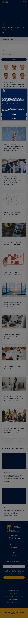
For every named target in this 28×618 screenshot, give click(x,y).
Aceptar (14, 114)
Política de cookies (15, 103)
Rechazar (14, 118)
